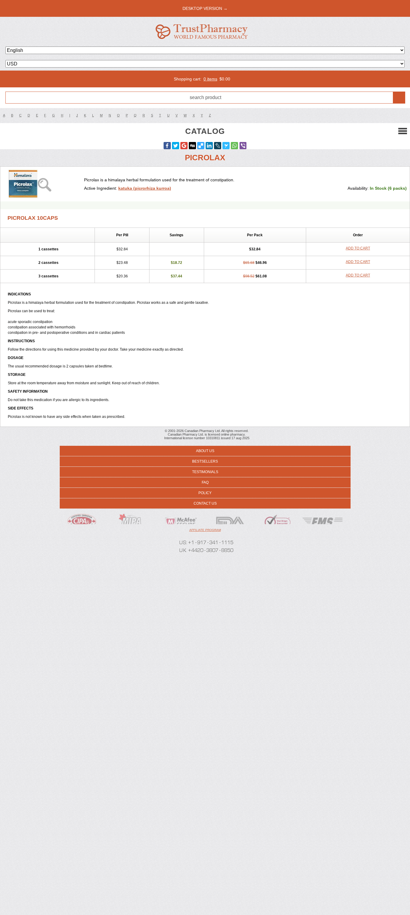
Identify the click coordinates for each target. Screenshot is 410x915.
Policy (205, 493)
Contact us (205, 503)
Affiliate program (205, 530)
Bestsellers (205, 461)
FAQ (205, 482)
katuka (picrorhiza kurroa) (144, 188)
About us (205, 451)
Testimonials (205, 472)
